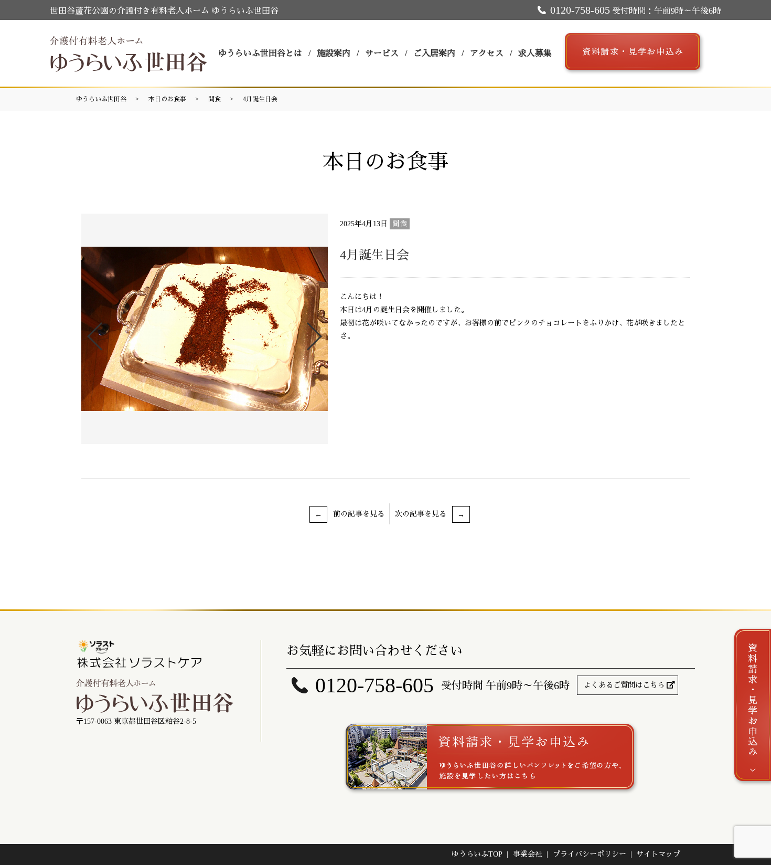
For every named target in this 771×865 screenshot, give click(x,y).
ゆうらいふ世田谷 (101, 99)
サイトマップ (658, 854)
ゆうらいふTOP (477, 854)
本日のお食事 (167, 99)
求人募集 (535, 53)
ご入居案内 (434, 53)
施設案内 (333, 53)
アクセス (487, 53)
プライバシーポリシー (589, 854)
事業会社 (527, 854)
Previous (86, 332)
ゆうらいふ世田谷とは (260, 53)
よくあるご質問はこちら (624, 685)
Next (323, 332)
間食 (214, 99)
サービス (382, 53)
